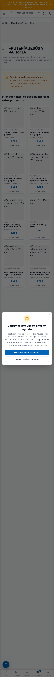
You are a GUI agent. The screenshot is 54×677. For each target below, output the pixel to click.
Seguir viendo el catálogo (27, 359)
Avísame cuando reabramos (27, 352)
